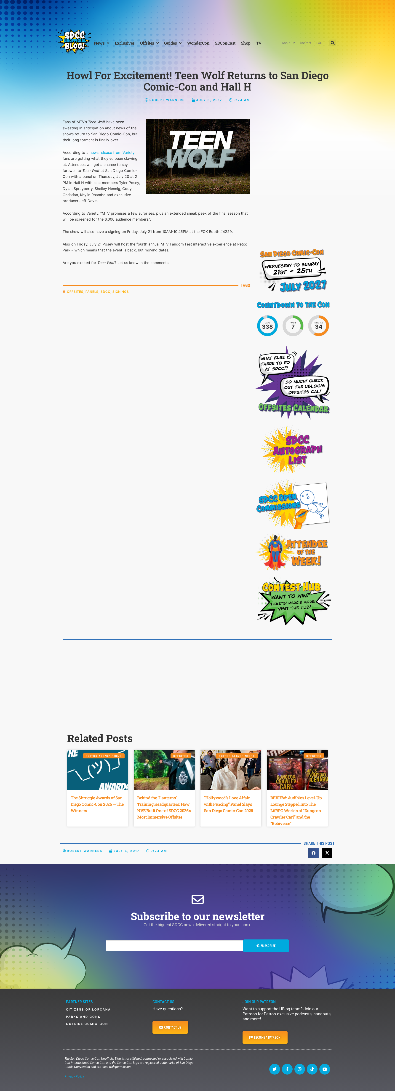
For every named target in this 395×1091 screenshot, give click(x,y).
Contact (305, 43)
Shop (246, 43)
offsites (75, 291)
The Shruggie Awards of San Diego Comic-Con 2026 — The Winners (97, 804)
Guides (170, 43)
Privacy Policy (74, 1076)
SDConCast (225, 43)
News (99, 43)
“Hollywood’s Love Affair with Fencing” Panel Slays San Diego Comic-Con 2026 (228, 804)
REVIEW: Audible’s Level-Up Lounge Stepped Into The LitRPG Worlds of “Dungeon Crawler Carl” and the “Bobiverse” (296, 810)
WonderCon (198, 43)
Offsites (147, 43)
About (286, 43)
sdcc (105, 291)
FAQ (319, 43)
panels (92, 291)
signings (120, 291)
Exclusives (125, 43)
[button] (332, 43)
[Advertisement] (197, 12)
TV (259, 43)
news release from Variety (112, 152)
